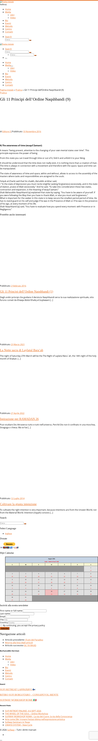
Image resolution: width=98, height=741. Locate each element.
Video (13, 664)
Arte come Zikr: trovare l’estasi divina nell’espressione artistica (35, 719)
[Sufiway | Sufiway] (7, 2)
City (2, 619)
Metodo (9, 673)
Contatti (9, 678)
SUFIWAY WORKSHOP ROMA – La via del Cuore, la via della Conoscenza (38, 716)
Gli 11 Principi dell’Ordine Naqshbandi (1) (26, 291)
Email (2, 616)
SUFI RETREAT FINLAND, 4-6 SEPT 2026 (23, 710)
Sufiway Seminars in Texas (17, 722)
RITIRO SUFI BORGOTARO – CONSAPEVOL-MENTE (29, 694)
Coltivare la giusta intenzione (18, 504)
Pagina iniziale (7, 90)
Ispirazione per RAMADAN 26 (19, 419)
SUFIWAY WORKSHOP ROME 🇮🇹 (18, 700)
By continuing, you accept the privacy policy (24, 625)
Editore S (6, 131)
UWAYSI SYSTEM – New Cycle (18, 725)
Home (8, 656)
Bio (6, 667)
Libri (12, 661)
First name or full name (11, 610)
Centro (8, 676)
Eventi (8, 670)
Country (4, 622)
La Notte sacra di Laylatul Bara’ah (21, 350)
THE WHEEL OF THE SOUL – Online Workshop (26, 713)
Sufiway (11, 729)
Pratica (19, 90)
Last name (5, 613)
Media (8, 659)
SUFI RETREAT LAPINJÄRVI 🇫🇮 (17, 689)
